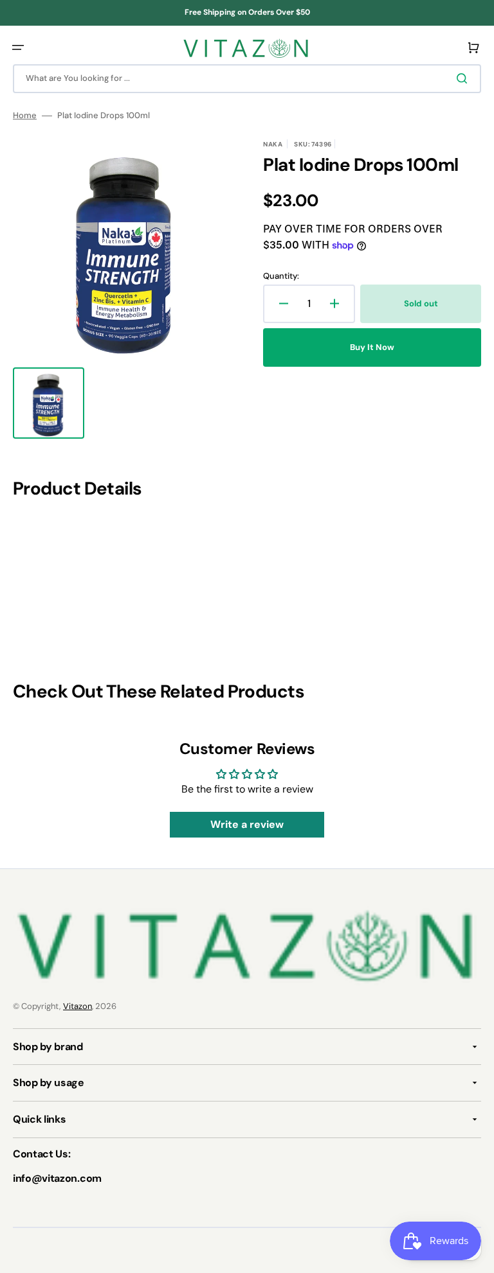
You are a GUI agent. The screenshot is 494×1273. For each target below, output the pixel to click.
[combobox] (247, 78)
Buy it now (372, 347)
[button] (18, 47)
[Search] (464, 78)
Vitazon (77, 1006)
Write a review (247, 824)
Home (25, 115)
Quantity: (281, 276)
